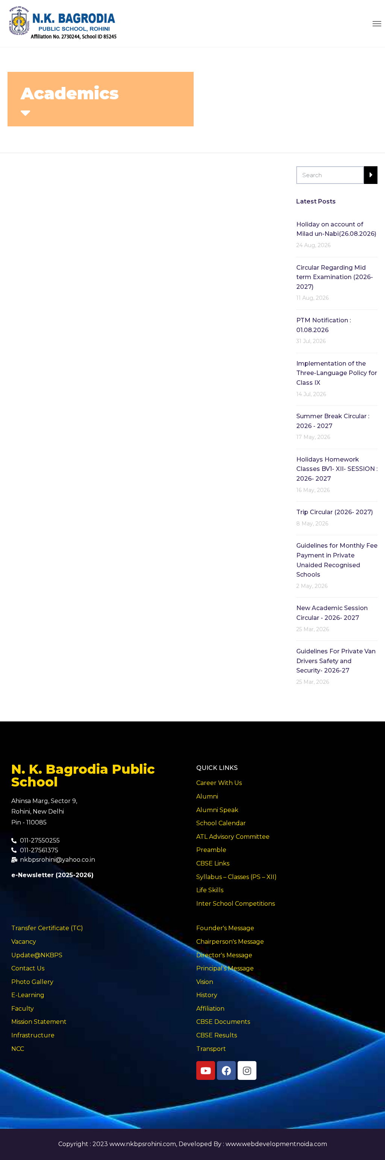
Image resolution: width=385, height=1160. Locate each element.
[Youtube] (205, 1070)
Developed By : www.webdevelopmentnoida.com (253, 1144)
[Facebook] (226, 1070)
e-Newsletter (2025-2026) (52, 875)
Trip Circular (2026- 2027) (334, 512)
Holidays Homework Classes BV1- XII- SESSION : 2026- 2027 (336, 469)
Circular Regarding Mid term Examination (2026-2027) (334, 277)
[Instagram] (247, 1070)
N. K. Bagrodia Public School (83, 775)
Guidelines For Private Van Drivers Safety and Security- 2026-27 (336, 661)
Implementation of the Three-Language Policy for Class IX (336, 373)
